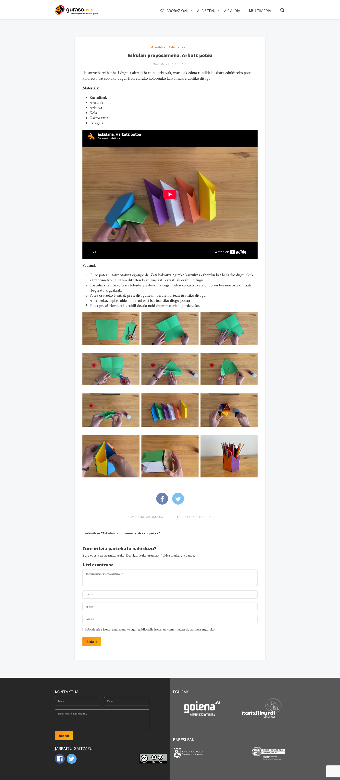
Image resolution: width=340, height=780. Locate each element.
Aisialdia (158, 47)
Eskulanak (177, 47)
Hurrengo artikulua (194, 517)
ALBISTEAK (206, 10)
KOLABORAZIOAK (174, 10)
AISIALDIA (232, 10)
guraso (181, 64)
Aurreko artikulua (146, 517)
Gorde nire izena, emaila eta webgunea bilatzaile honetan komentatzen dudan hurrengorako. (150, 629)
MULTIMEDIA (260, 10)
